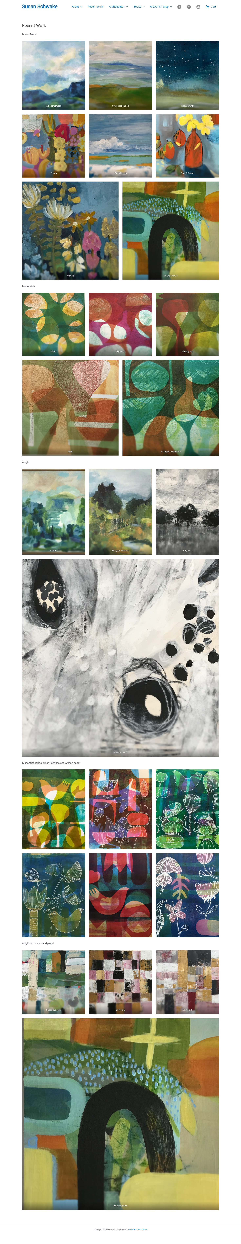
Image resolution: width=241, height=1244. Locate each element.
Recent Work (95, 6)
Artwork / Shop (159, 6)
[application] (80, 6)
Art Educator (116, 6)
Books (137, 6)
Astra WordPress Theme (138, 1230)
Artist (75, 6)
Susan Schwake (40, 6)
